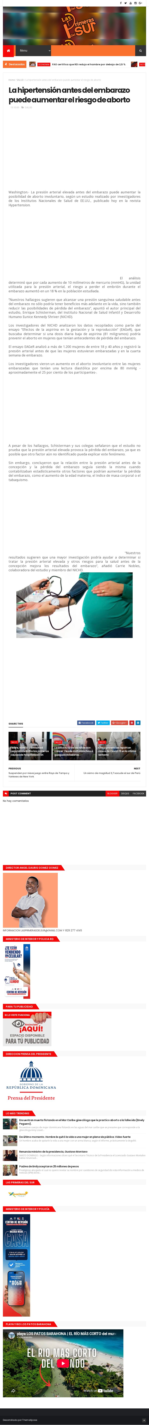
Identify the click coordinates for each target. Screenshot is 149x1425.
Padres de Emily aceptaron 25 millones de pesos (49, 1166)
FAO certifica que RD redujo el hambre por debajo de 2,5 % (65, 64)
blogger (112, 793)
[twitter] (126, 3)
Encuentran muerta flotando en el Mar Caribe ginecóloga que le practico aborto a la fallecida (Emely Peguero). (81, 1122)
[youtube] (131, 3)
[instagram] (136, 3)
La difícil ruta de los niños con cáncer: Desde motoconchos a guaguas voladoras (73, 751)
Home (12, 79)
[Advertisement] (61, 152)
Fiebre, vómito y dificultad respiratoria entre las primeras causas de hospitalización (29, 751)
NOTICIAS (121, 64)
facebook (138, 793)
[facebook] (121, 3)
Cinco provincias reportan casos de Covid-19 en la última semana (117, 751)
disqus (125, 793)
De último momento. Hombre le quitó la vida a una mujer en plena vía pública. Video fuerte (74, 1137)
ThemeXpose (29, 1420)
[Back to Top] (144, 1420)
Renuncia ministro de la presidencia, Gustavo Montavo (53, 1151)
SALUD (20, 79)
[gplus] (140, 3)
